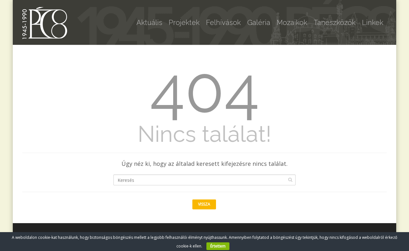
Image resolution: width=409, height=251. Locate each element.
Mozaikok (292, 22)
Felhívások (223, 22)
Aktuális (149, 22)
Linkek (372, 22)
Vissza (204, 204)
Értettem (218, 246)
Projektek (184, 22)
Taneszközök (335, 22)
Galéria (258, 22)
